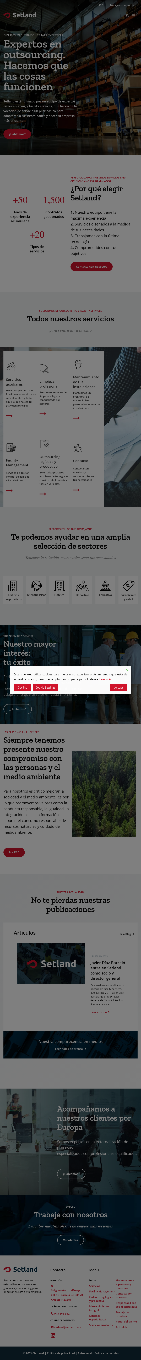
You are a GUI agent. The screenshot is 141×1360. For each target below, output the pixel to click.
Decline (22, 687)
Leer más (105, 679)
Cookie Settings (45, 687)
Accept (118, 687)
